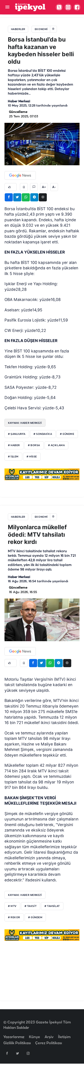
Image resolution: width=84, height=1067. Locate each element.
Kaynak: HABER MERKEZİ (25, 895)
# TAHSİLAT (52, 906)
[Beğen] (10, 187)
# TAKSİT (31, 906)
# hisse (32, 456)
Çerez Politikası (48, 1043)
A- (54, 187)
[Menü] (7, 7)
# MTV (12, 906)
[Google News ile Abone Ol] (20, 175)
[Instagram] (28, 1053)
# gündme (67, 434)
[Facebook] (7, 1053)
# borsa (34, 445)
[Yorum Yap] (34, 187)
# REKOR (14, 917)
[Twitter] (17, 1053)
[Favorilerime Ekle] (24, 187)
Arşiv (49, 1037)
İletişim (64, 1037)
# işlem (13, 456)
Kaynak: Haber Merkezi (25, 422)
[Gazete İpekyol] (30, 7)
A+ (44, 187)
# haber (14, 445)
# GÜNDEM (35, 917)
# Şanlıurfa (17, 434)
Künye (34, 1037)
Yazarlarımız (13, 1037)
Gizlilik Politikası (17, 1043)
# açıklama (56, 445)
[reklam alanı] (42, 474)
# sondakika (43, 434)
